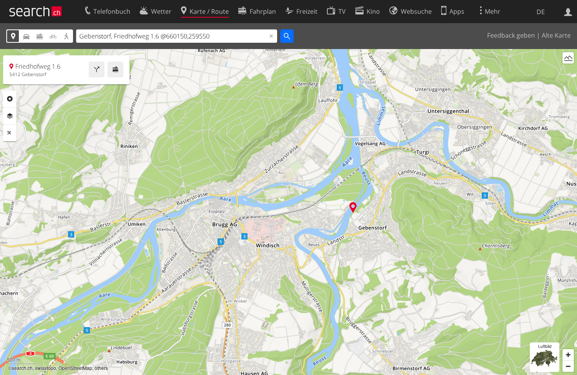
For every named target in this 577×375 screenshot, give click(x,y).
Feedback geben (511, 35)
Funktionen (9, 133)
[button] (353, 207)
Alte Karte (556, 35)
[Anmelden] (568, 11)
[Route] (96, 69)
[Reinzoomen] (568, 354)
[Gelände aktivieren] (568, 58)
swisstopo (45, 367)
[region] (288, 212)
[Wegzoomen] (568, 366)
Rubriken (9, 99)
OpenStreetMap (75, 367)
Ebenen (9, 116)
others (101, 367)
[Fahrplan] (115, 69)
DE (541, 11)
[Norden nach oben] (568, 72)
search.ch (22, 367)
